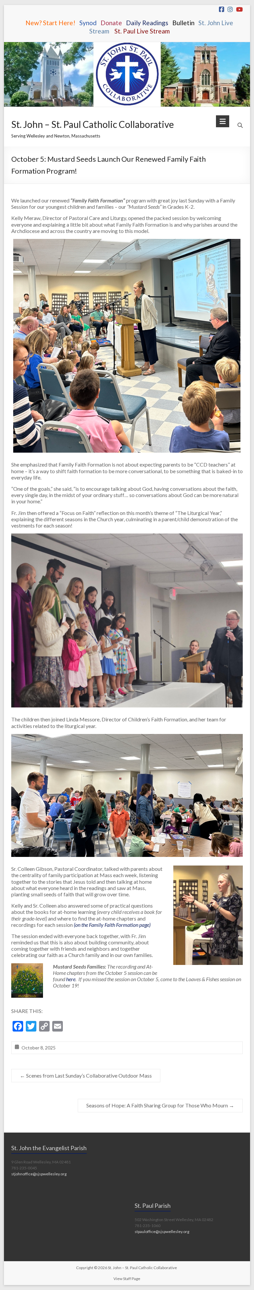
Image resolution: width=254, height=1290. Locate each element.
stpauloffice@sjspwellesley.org (162, 1231)
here (70, 979)
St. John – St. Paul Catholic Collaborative (92, 124)
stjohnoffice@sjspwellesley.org (38, 1173)
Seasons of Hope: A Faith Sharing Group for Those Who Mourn (160, 1105)
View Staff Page (126, 1278)
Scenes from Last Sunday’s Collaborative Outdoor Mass (86, 1075)
